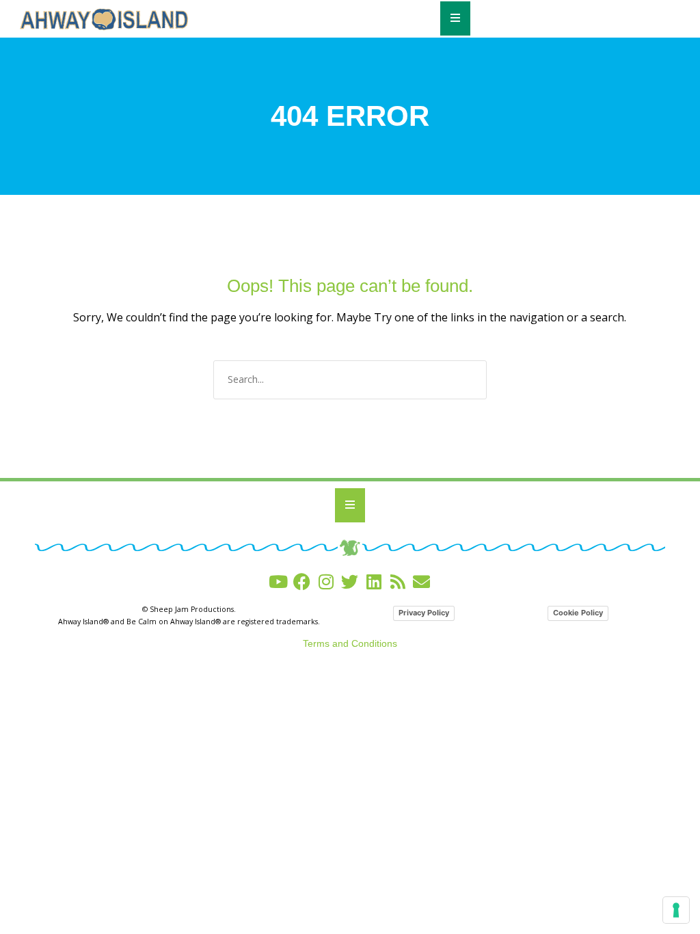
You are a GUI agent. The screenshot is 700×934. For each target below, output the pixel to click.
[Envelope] (421, 581)
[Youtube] (277, 581)
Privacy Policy (424, 612)
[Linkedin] (373, 581)
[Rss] (397, 581)
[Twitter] (349, 581)
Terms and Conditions (350, 643)
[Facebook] (301, 581)
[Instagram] (325, 581)
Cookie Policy (578, 612)
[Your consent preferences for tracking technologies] (676, 910)
